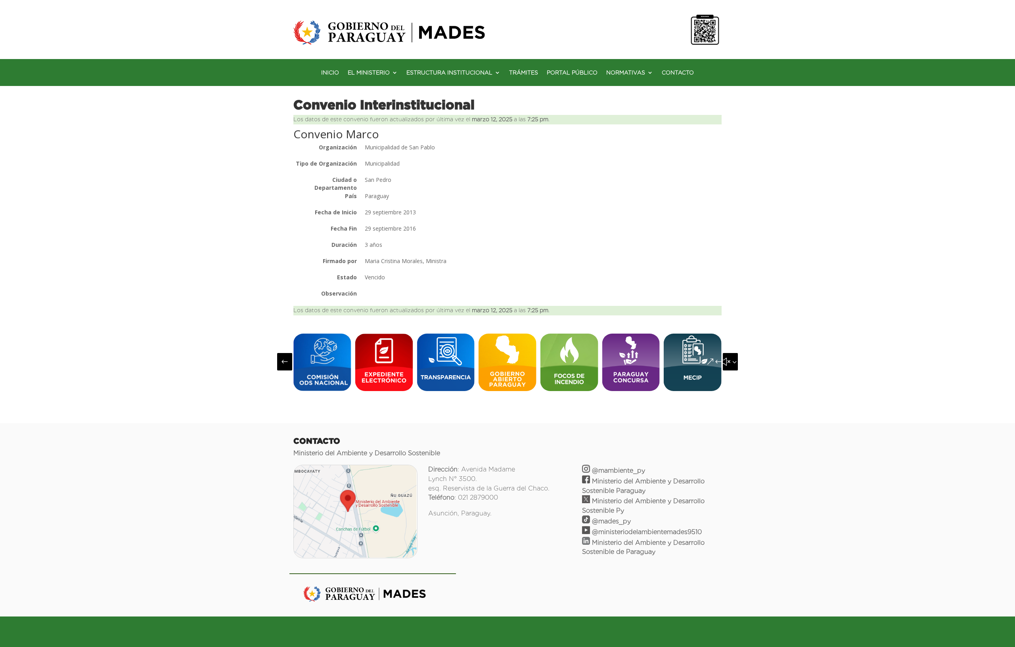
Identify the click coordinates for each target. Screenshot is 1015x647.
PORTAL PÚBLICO (572, 73)
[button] (284, 361)
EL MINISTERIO (369, 73)
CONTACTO (678, 73)
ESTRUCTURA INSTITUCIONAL (449, 73)
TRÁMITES (523, 73)
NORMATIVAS (625, 73)
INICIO (330, 73)
